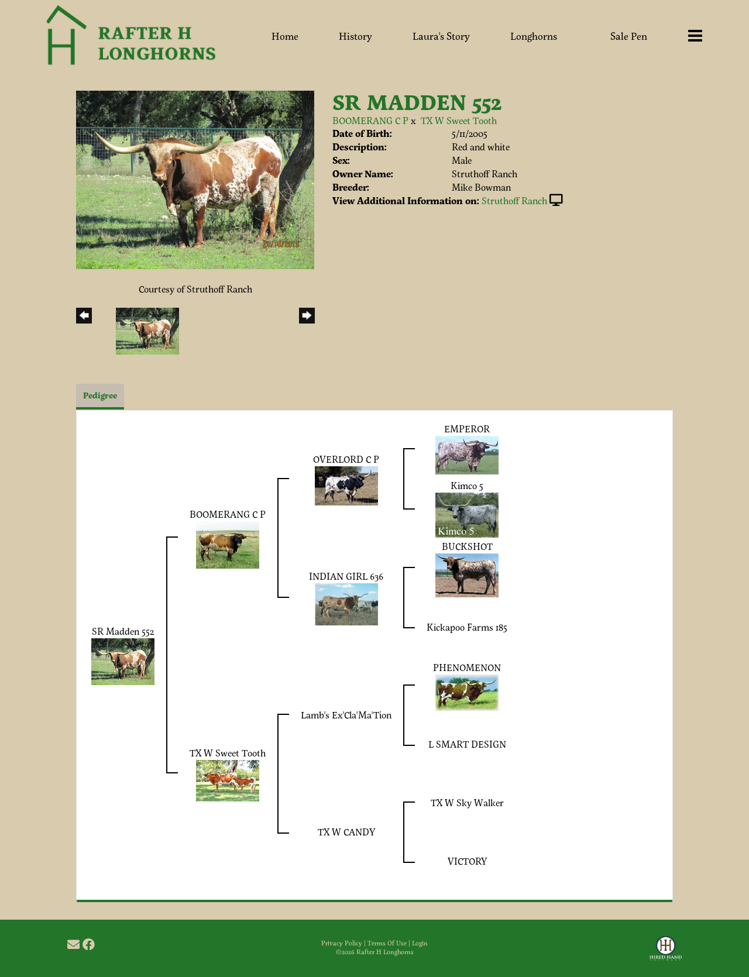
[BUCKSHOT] (467, 573)
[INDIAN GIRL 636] (346, 603)
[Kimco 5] (467, 513)
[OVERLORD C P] (346, 484)
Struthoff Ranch (514, 200)
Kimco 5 (467, 485)
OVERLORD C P (346, 459)
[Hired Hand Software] (666, 953)
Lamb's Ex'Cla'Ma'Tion (346, 714)
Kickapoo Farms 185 (467, 627)
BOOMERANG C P (370, 120)
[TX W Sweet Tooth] (227, 779)
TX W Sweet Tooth (459, 120)
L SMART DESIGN (467, 744)
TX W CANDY (346, 831)
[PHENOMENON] (467, 691)
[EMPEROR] (467, 453)
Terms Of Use (387, 943)
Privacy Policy (341, 943)
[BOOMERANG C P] (227, 543)
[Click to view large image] (195, 178)
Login (420, 943)
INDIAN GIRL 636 (346, 576)
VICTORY (467, 861)
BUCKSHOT (467, 546)
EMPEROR (467, 428)
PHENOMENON (467, 667)
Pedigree (100, 395)
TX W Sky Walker (467, 802)
